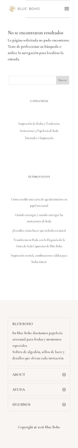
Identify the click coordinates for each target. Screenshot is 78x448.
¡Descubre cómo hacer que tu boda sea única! (39, 230)
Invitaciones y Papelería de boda (39, 131)
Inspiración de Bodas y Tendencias (39, 124)
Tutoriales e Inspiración (39, 138)
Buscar (62, 80)
